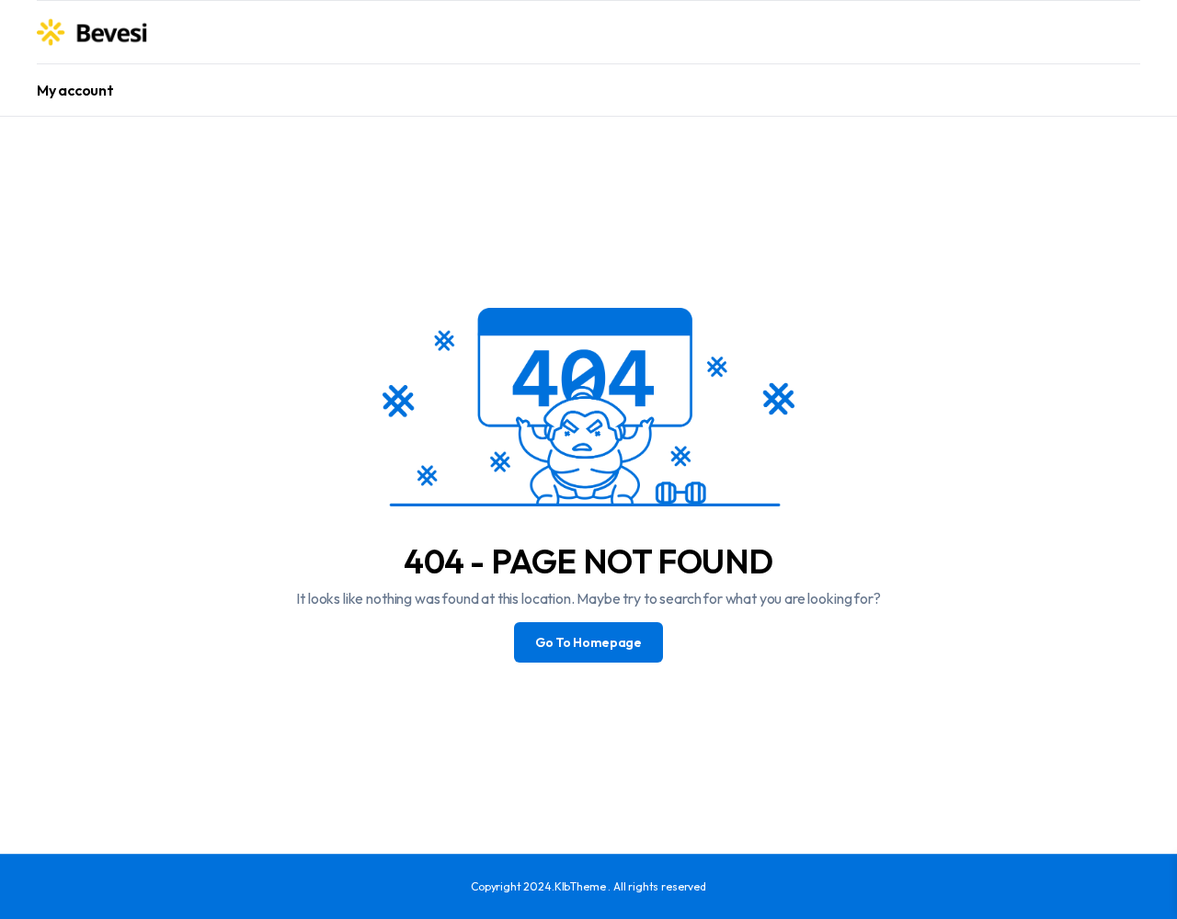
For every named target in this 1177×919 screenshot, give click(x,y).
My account (75, 90)
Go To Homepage (588, 642)
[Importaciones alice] (93, 32)
